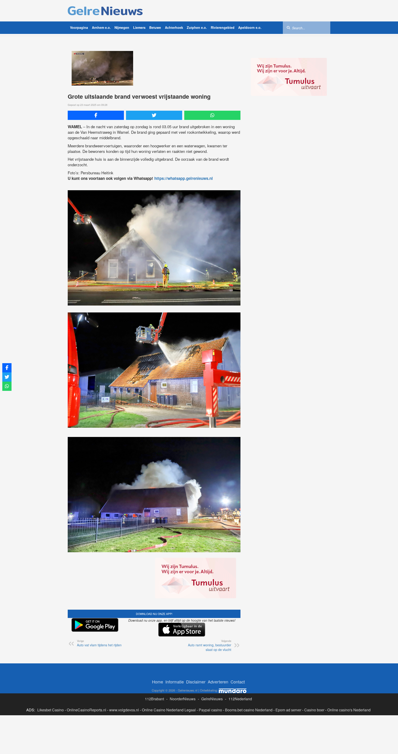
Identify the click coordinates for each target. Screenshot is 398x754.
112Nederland (240, 698)
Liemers (139, 27)
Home (157, 682)
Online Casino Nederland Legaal (169, 709)
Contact (238, 682)
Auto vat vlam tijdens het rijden (99, 643)
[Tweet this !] (154, 115)
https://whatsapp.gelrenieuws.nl (183, 178)
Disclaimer (195, 682)
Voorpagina (79, 27)
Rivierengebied (222, 27)
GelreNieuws (212, 698)
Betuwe (155, 27)
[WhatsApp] (212, 115)
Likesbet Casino (50, 709)
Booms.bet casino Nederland (248, 709)
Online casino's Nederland (349, 709)
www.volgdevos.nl (124, 709)
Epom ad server (288, 709)
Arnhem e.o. (101, 27)
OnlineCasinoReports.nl (86, 709)
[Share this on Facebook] (96, 115)
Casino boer (314, 709)
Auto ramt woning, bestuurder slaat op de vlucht (209, 645)
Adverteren (218, 682)
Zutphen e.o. (197, 27)
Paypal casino (210, 709)
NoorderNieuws (183, 698)
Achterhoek (174, 27)
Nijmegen (121, 27)
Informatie (174, 682)
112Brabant (154, 698)
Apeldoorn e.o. (249, 27)
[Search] (288, 27)
